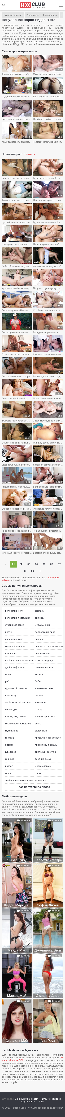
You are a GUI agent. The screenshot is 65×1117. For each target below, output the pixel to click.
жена (8, 773)
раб (7, 681)
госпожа (9, 737)
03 (28, 564)
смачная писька (44, 667)
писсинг (39, 639)
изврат (9, 766)
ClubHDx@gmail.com (26, 1098)
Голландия (11, 709)
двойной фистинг (15, 667)
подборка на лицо (45, 631)
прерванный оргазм (46, 744)
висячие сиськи (43, 758)
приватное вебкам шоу (48, 737)
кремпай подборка (15, 646)
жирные (9, 758)
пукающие (11, 653)
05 (44, 564)
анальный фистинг (45, 751)
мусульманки (42, 624)
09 (32, 571)
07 (59, 564)
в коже (38, 773)
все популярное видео (34, 786)
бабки (38, 681)
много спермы (43, 766)
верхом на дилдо (44, 660)
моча (8, 674)
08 (25, 571)
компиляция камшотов (18, 723)
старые (39, 695)
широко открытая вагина (49, 646)
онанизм (40, 617)
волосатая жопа (14, 639)
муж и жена (11, 730)
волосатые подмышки (17, 617)
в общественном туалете (19, 660)
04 (36, 564)
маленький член (44, 688)
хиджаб (9, 744)
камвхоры (40, 702)
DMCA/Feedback (51, 1098)
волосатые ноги (14, 610)
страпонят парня (14, 624)
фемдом (40, 610)
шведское (10, 751)
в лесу (38, 709)
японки (39, 674)
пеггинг (9, 631)
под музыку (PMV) (15, 716)
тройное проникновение (19, 780)
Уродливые (32, 15)
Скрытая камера (12, 15)
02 (21, 564)
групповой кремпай (16, 688)
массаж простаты (45, 716)
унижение (40, 780)
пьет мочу (10, 695)
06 (51, 564)
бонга (38, 723)
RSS (41, 1101)
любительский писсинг (18, 702)
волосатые (41, 730)
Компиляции (50, 15)
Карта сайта (28, 1101)
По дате (26, 154)
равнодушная (42, 653)
